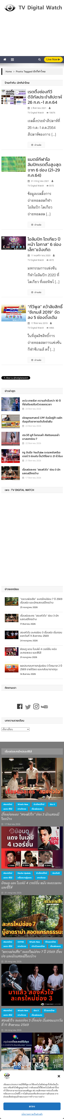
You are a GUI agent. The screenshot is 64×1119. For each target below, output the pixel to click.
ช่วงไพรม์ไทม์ (39, 804)
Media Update (24, 873)
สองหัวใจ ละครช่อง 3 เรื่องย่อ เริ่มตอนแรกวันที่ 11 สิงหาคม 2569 (41, 634)
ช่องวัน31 (56, 873)
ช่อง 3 (52, 804)
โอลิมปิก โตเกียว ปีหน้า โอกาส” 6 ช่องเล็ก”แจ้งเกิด (44, 244)
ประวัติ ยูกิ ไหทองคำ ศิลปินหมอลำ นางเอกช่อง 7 (41, 437)
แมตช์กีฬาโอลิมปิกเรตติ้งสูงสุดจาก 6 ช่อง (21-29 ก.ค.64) (44, 167)
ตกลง (32, 1106)
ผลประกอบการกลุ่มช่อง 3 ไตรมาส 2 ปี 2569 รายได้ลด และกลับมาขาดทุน (41, 667)
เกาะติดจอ (22, 808)
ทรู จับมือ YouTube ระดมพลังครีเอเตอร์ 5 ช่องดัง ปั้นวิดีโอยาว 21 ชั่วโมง (42, 454)
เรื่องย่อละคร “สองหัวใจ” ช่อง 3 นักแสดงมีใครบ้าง (41, 471)
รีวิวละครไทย (50, 941)
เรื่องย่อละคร (37, 808)
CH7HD (21, 941)
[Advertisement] (32, 38)
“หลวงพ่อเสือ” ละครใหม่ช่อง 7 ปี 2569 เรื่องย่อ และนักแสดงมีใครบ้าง (41, 600)
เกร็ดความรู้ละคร (25, 877)
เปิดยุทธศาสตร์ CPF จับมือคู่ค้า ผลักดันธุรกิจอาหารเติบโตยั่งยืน (42, 419)
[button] (59, 1076)
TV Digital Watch (36, 112)
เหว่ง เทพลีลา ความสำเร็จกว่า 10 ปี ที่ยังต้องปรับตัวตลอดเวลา (41, 402)
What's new (23, 804)
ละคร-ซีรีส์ (7, 808)
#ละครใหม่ (7, 804)
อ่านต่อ (37, 144)
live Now (52, 59)
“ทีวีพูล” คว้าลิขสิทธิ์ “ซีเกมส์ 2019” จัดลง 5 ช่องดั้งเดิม (45, 311)
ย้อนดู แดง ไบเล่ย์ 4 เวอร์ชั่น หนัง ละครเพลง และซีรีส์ (38, 651)
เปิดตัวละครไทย (38, 946)
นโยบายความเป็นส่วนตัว (32, 1114)
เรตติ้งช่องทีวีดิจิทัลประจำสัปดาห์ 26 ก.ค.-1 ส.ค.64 (45, 96)
